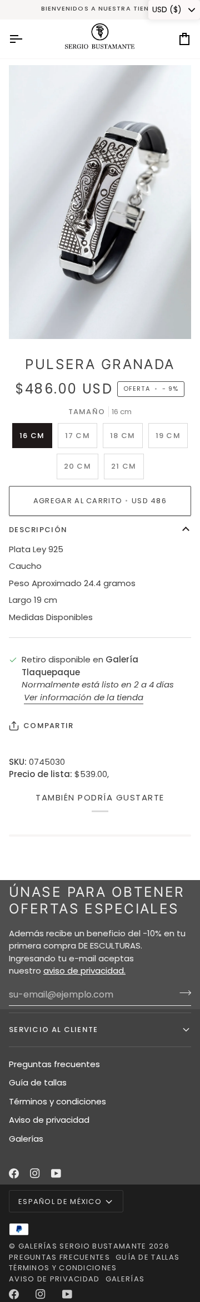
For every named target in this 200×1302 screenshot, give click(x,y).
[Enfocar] (29, 318)
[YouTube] (56, 1173)
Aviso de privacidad (49, 1120)
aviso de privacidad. (84, 970)
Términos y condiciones (57, 1101)
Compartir (48, 725)
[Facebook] (14, 1173)
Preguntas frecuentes (54, 1064)
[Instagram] (35, 1173)
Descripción (38, 529)
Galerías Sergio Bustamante (82, 1246)
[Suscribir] (182, 993)
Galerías (26, 1138)
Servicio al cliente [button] (53, 1029)
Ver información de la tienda (83, 697)
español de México (60, 1201)
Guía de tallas (38, 1082)
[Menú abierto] (25, 38)
